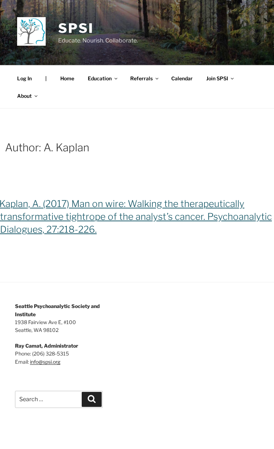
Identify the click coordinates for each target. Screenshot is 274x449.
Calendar (182, 78)
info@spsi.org (45, 362)
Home (67, 78)
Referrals (141, 78)
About (24, 96)
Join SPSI (217, 78)
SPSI (76, 28)
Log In (24, 78)
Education (100, 78)
